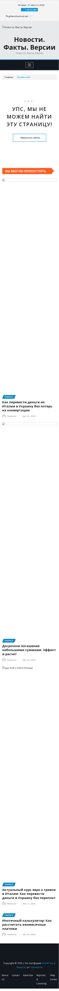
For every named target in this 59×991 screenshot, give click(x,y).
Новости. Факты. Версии (29, 43)
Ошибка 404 (23, 77)
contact (16, 975)
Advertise (28, 975)
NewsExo (21, 967)
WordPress (48, 963)
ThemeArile (36, 967)
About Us (5, 977)
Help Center (53, 977)
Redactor (12, 416)
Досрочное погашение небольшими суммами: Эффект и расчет (29, 650)
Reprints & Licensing (41, 979)
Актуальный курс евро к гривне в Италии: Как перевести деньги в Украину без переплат (29, 893)
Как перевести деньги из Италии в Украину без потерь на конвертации (27, 406)
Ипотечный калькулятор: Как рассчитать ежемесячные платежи (27, 924)
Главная (8, 77)
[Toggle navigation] (29, 65)
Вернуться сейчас (30, 137)
